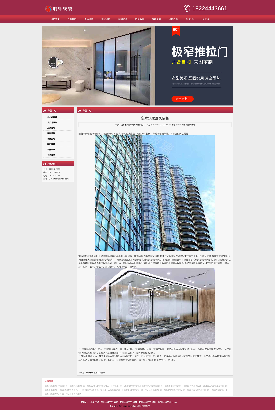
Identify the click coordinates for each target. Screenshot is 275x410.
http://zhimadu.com (123, 406)
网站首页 (55, 19)
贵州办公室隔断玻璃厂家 (91, 390)
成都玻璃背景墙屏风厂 (69, 390)
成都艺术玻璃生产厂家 (54, 394)
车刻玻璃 (122, 19)
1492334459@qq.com (59, 179)
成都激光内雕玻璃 (132, 386)
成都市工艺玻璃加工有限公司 (215, 386)
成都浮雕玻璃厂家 (77, 386)
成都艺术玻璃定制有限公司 (56, 386)
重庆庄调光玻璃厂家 (153, 390)
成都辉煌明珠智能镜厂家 (174, 390)
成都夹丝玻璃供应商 (192, 386)
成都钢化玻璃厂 (51, 390)
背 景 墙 (190, 19)
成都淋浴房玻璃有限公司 (152, 386)
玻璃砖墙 (173, 19)
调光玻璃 (105, 19)
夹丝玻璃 (89, 19)
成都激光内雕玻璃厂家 (133, 390)
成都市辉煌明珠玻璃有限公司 (133, 125)
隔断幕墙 (156, 19)
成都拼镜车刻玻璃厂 (173, 386)
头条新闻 (72, 19)
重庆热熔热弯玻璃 (73, 394)
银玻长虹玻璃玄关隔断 (95, 372)
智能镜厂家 (117, 386)
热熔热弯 (139, 19)
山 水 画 (206, 19)
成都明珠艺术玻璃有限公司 (198, 390)
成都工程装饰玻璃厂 (113, 390)
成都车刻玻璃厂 (219, 390)
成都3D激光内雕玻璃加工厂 (99, 386)
